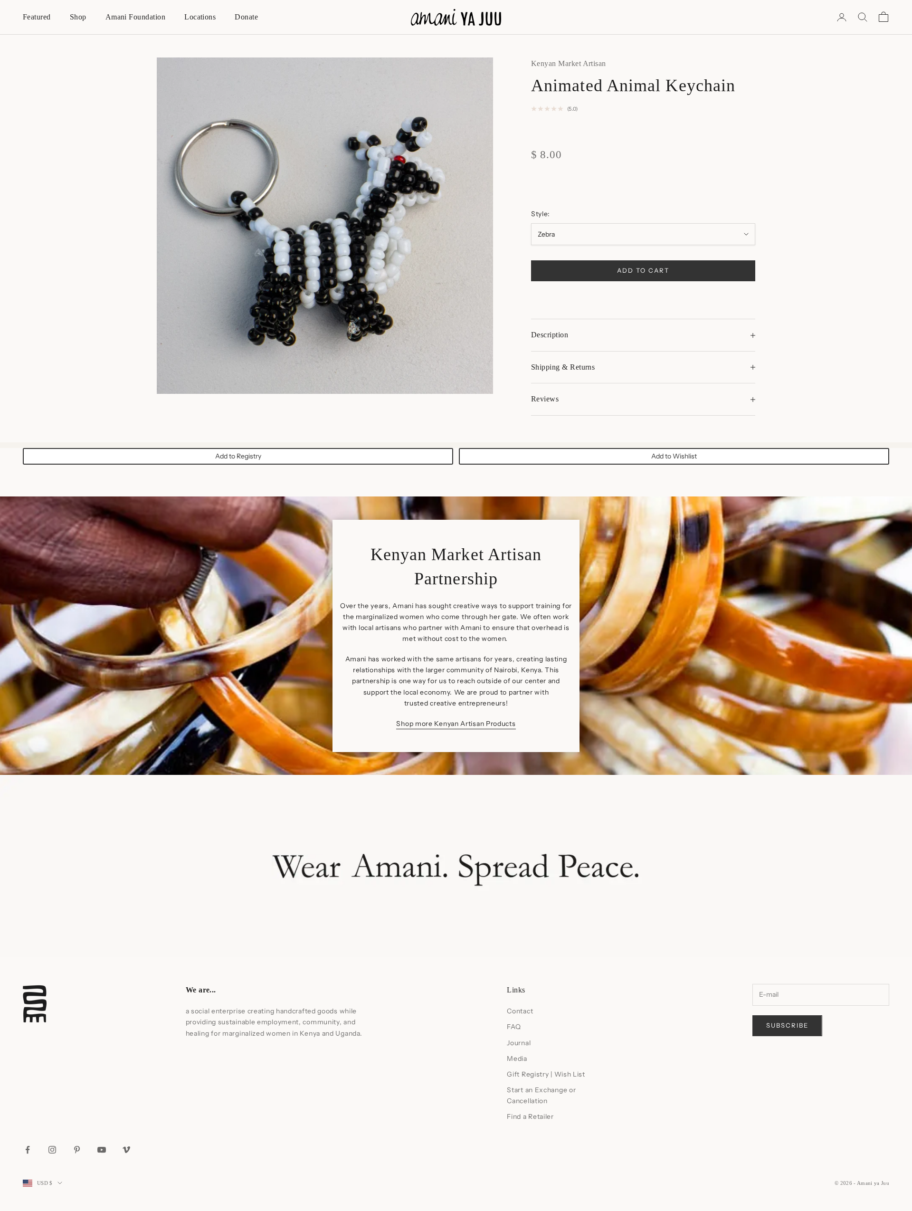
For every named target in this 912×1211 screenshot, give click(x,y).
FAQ (514, 1026)
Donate (246, 17)
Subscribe (787, 1025)
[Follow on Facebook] (27, 1149)
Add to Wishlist (674, 456)
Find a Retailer (530, 1116)
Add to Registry (238, 456)
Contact (520, 1011)
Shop (78, 17)
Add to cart (643, 270)
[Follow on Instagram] (52, 1149)
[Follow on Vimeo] (126, 1149)
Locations (200, 17)
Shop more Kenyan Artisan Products (455, 723)
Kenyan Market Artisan (568, 63)
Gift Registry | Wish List (546, 1074)
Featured (37, 17)
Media (517, 1058)
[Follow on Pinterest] (77, 1149)
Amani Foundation (135, 17)
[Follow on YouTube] (101, 1149)
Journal (519, 1043)
